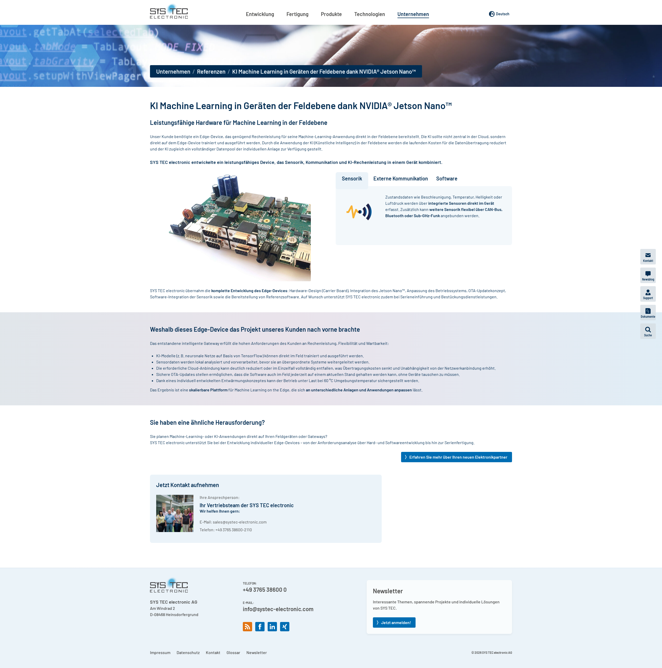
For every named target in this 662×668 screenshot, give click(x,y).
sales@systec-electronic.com (240, 521)
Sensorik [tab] (352, 178)
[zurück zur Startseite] (169, 11)
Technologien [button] (369, 14)
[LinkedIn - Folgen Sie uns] (272, 626)
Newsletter (256, 652)
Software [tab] (446, 178)
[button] (648, 331)
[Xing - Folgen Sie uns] (284, 626)
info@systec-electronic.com (278, 608)
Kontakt (213, 652)
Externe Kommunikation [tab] (400, 178)
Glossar (233, 652)
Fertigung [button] (298, 14)
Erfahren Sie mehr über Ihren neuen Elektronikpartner (458, 456)
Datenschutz (188, 652)
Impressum (160, 652)
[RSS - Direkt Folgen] (247, 626)
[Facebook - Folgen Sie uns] (260, 626)
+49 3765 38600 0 (265, 589)
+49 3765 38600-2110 (233, 529)
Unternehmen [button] (413, 14)
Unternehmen (173, 71)
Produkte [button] (331, 14)
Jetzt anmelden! (396, 622)
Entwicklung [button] (260, 14)
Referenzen (211, 71)
